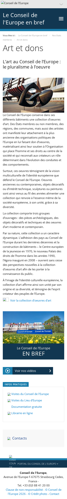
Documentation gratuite (26, 407)
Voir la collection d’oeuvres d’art (30, 300)
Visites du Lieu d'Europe (26, 400)
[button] (33, 4)
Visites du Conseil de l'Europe (30, 394)
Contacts (19, 438)
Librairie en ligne (22, 413)
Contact (54, 494)
